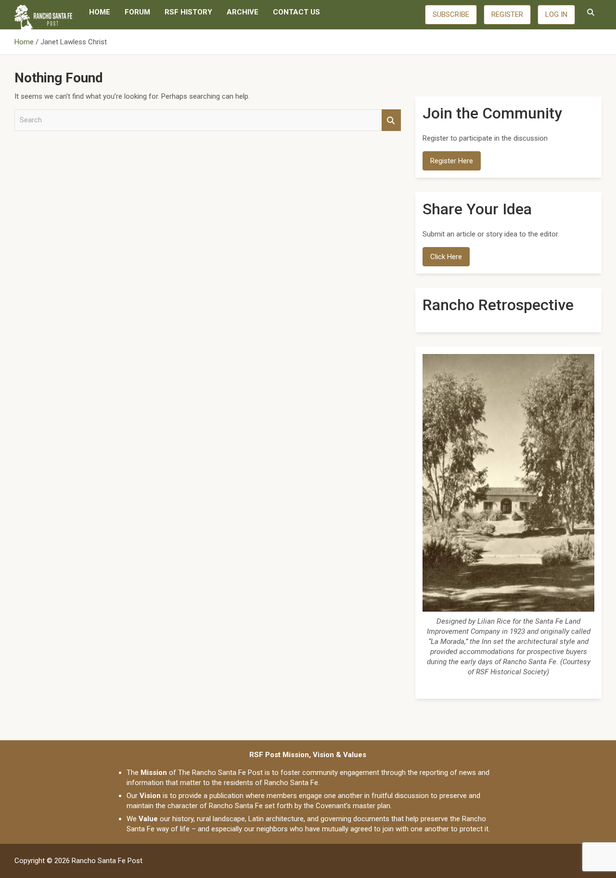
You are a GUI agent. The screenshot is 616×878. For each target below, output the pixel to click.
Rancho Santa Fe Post (107, 860)
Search (391, 120)
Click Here (446, 256)
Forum (137, 12)
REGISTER (507, 14)
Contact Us (296, 12)
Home (99, 12)
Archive (242, 12)
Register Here (451, 161)
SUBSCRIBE (451, 14)
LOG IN (556, 14)
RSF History (188, 12)
